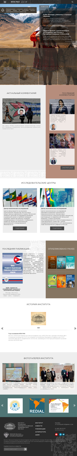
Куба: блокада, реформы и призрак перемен (57, 15)
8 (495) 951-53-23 (60, 428)
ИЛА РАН (15, 2)
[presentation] (2, 328)
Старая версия (23, 2)
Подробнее (19, 228)
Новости (38, 426)
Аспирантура (40, 432)
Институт (39, 423)
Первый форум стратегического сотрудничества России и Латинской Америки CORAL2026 (56, 32)
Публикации (40, 429)
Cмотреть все (67, 167)
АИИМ (37, 435)
